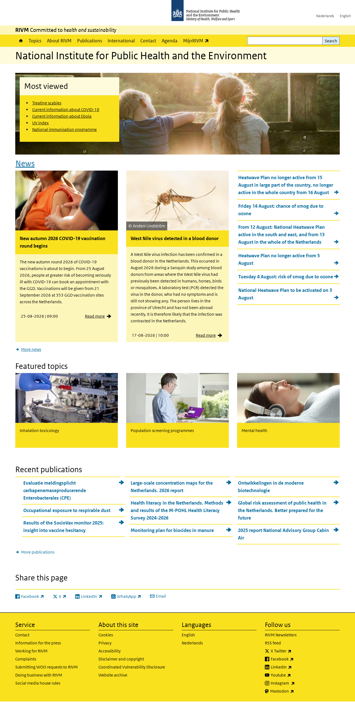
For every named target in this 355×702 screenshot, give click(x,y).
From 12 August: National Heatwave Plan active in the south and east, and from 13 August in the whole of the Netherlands (281, 234)
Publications (89, 41)
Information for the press (38, 643)
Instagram (297, 683)
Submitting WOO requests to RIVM (46, 667)
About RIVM (59, 41)
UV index (40, 122)
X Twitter (296, 651)
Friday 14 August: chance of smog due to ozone (280, 210)
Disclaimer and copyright (121, 659)
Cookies (105, 634)
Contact (148, 41)
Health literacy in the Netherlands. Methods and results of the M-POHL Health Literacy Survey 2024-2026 (177, 510)
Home (20, 41)
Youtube (295, 675)
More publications (37, 552)
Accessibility (109, 651)
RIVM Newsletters (280, 634)
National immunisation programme (64, 129)
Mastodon (296, 691)
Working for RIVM (31, 651)
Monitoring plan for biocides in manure (172, 530)
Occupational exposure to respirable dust (66, 510)
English (345, 16)
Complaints (25, 659)
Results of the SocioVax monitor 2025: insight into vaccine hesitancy (63, 526)
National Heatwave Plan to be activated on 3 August (285, 294)
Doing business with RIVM (38, 675)
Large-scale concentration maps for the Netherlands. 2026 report (172, 486)
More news (31, 349)
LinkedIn (296, 667)
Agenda (170, 41)
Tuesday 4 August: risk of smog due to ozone (285, 277)
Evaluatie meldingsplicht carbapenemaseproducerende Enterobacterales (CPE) (54, 490)
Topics (35, 41)
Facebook (297, 659)
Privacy (104, 643)
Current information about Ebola (62, 116)
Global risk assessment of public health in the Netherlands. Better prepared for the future (282, 510)
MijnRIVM (197, 40)
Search (331, 40)
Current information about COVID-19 (65, 109)
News (25, 163)
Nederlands (325, 16)
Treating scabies (46, 103)
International (121, 41)
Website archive (112, 675)
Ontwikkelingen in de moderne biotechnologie (271, 486)
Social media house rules (37, 683)
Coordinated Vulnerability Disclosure (131, 667)
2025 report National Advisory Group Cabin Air (283, 534)
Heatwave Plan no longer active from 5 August (279, 259)
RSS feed (273, 643)
